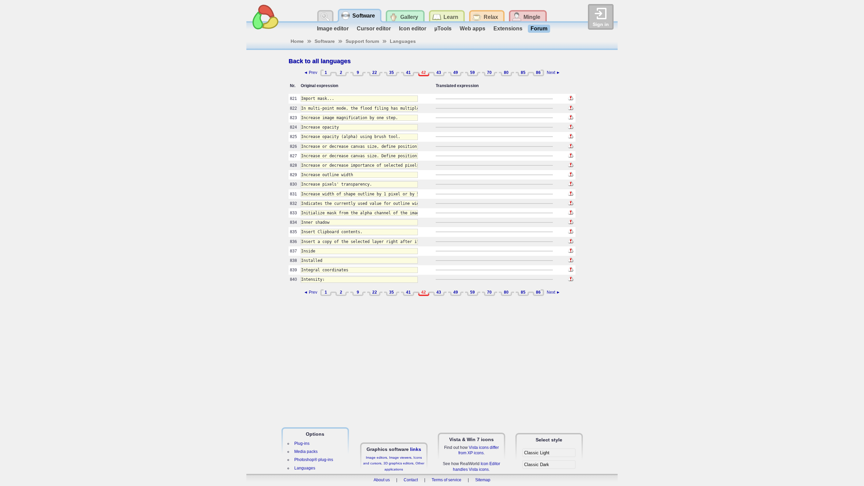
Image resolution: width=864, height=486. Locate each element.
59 (472, 72)
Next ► (553, 72)
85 (523, 72)
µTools (443, 28)
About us (382, 480)
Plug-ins (301, 443)
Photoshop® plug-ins (313, 459)
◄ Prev (310, 72)
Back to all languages (320, 61)
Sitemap (482, 480)
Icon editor (412, 28)
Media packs (306, 451)
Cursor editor (374, 28)
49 (455, 72)
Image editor (333, 28)
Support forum (362, 41)
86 (538, 72)
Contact (411, 480)
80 (506, 72)
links (415, 449)
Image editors (376, 457)
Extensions (507, 28)
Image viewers (400, 457)
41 (408, 72)
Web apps (472, 28)
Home (297, 41)
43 (438, 72)
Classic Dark (536, 464)
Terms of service (446, 480)
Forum (539, 28)
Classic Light (536, 452)
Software (325, 41)
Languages (403, 41)
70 (489, 72)
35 (391, 72)
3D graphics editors (398, 463)
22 (374, 72)
